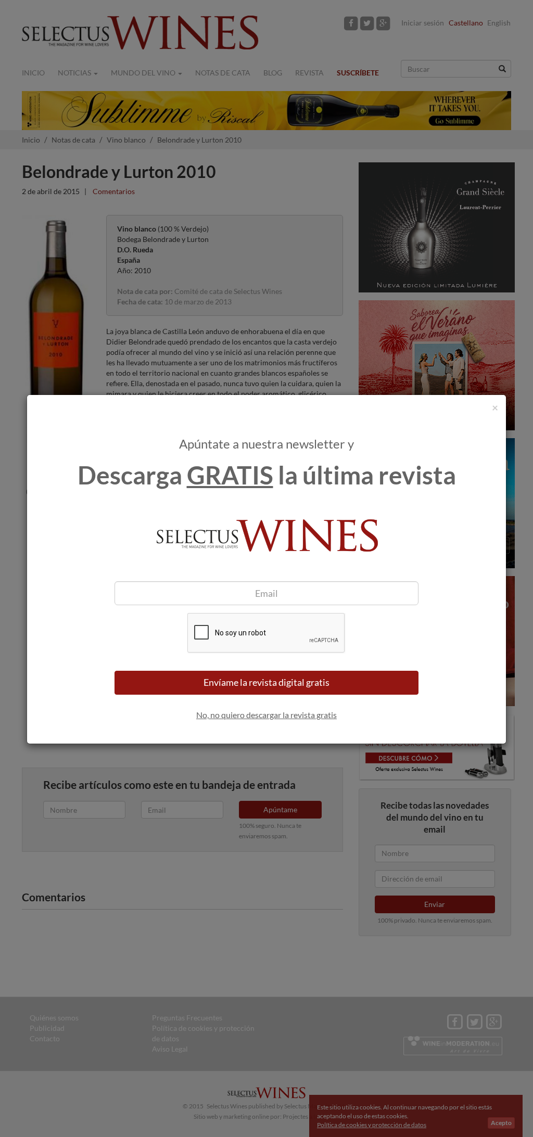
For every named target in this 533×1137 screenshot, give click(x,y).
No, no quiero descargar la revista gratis (266, 715)
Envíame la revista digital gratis (266, 682)
